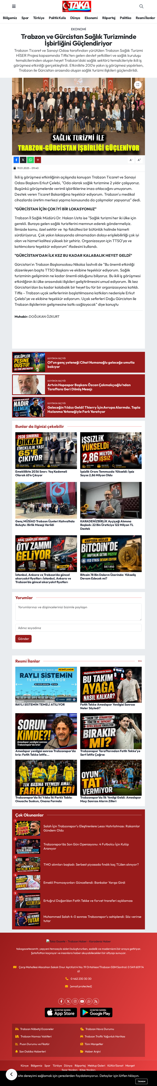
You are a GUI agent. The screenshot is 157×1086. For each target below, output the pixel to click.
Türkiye (38, 18)
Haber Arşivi (93, 1051)
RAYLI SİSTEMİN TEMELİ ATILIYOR (40, 704)
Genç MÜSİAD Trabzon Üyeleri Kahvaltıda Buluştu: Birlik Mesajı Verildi (45, 523)
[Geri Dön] (11, 1074)
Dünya (75, 18)
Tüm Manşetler (94, 1044)
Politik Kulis (57, 18)
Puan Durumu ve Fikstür (35, 1044)
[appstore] (61, 1012)
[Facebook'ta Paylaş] (16, 160)
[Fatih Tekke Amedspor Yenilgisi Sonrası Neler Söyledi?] (111, 684)
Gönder (23, 639)
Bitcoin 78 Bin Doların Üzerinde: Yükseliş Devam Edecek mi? (108, 576)
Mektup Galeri (96, 1065)
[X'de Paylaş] (23, 160)
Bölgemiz (10, 18)
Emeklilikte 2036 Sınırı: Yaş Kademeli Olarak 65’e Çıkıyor (41, 473)
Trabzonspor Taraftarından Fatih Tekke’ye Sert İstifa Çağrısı (110, 752)
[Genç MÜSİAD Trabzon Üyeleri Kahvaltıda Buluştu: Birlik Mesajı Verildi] (46, 500)
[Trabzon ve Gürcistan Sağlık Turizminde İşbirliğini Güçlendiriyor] (78, 116)
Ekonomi (91, 18)
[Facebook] (61, 1001)
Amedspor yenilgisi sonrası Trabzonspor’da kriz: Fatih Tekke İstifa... (45, 752)
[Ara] (141, 6)
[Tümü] (140, 661)
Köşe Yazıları (87, 1070)
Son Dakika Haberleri (32, 1051)
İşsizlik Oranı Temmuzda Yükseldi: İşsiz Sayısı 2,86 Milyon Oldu (107, 473)
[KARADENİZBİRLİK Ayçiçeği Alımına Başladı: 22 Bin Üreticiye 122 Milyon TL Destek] (111, 500)
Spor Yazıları (69, 1070)
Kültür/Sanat (115, 1065)
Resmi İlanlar (145, 18)
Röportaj (108, 18)
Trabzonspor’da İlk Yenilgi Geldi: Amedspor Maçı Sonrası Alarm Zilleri (110, 799)
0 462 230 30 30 (81, 978)
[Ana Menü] (14, 6)
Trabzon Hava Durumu (99, 1029)
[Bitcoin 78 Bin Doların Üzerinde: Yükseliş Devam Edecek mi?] (111, 553)
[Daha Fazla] (38, 160)
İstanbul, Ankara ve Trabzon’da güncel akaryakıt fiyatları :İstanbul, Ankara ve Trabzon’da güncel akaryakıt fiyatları (43, 578)
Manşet (130, 1065)
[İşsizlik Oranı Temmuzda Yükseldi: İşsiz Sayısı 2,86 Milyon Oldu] (111, 450)
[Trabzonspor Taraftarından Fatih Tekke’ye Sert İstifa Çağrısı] (111, 731)
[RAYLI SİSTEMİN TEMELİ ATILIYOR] (46, 684)
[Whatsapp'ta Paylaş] (30, 160)
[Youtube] (82, 1001)
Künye (25, 1065)
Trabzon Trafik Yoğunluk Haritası (105, 1036)
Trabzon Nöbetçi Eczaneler (37, 1029)
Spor (25, 18)
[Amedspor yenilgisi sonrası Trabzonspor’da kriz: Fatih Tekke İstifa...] (46, 731)
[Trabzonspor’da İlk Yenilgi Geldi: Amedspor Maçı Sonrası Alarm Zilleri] (111, 777)
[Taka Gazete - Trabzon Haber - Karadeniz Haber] (76, 6)
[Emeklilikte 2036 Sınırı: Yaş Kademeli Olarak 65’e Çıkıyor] (46, 450)
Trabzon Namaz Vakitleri (36, 1036)
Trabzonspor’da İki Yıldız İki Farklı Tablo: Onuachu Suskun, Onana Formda (43, 799)
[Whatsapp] (89, 1001)
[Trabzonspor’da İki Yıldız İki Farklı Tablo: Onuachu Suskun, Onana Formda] (46, 777)
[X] (68, 1001)
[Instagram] (75, 1001)
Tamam (141, 1081)
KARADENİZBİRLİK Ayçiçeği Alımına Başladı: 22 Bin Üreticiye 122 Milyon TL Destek (106, 524)
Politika (125, 18)
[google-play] (96, 1012)
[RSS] (96, 1001)
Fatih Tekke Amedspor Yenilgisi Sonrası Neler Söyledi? (107, 706)
